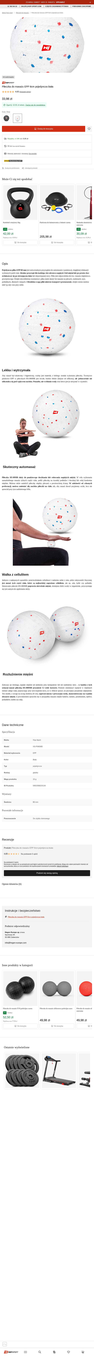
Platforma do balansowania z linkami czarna (55, 222)
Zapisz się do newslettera (35, 105)
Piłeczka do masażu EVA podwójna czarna (17, 1008)
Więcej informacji (62, 866)
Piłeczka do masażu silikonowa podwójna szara (56, 1008)
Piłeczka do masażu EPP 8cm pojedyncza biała (26, 917)
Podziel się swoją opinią (47, 873)
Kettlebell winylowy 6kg (11, 222)
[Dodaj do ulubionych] (89, 129)
